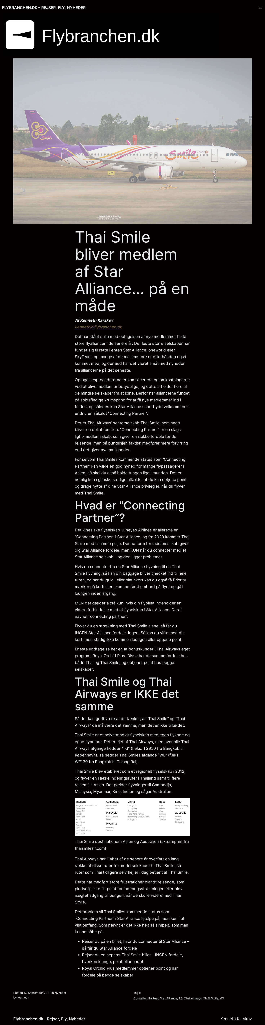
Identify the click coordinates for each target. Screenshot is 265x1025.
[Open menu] (261, 7)
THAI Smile (210, 998)
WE (222, 998)
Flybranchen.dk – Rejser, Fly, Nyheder (44, 7)
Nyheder (60, 993)
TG (181, 998)
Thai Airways (193, 998)
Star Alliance (168, 998)
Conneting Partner (145, 998)
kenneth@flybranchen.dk (98, 327)
